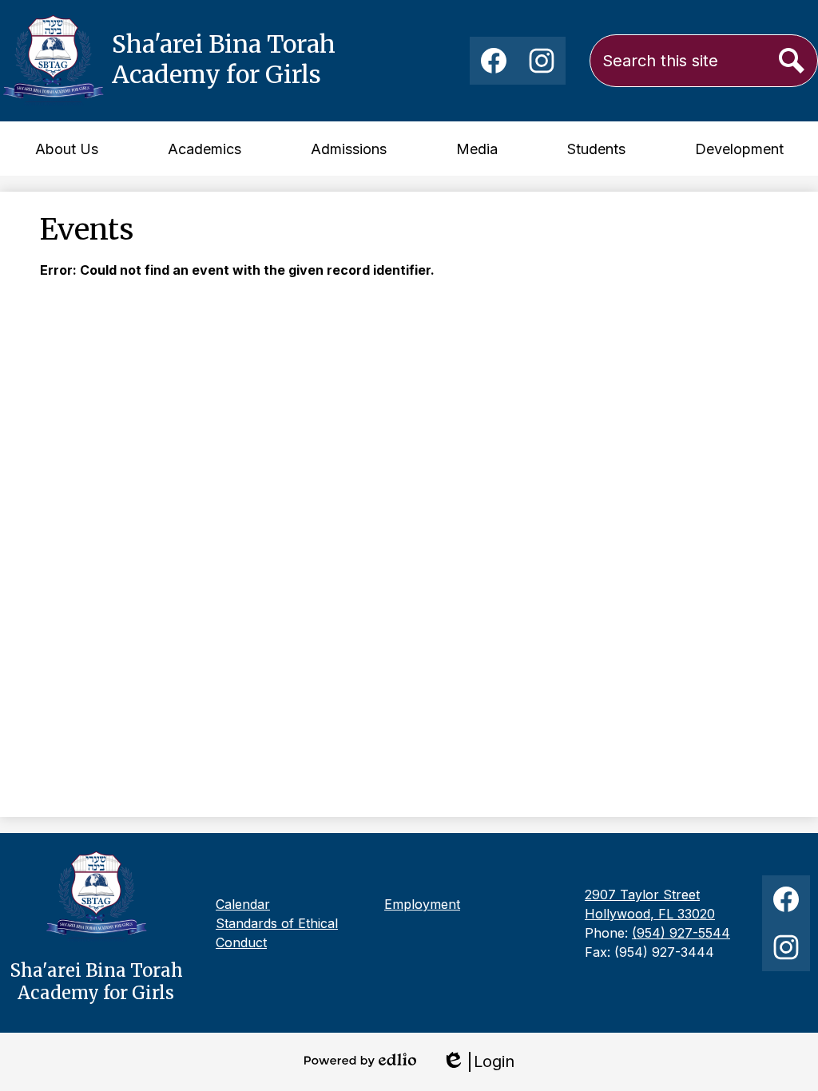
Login (478, 1062)
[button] (66, 148)
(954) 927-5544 (681, 933)
